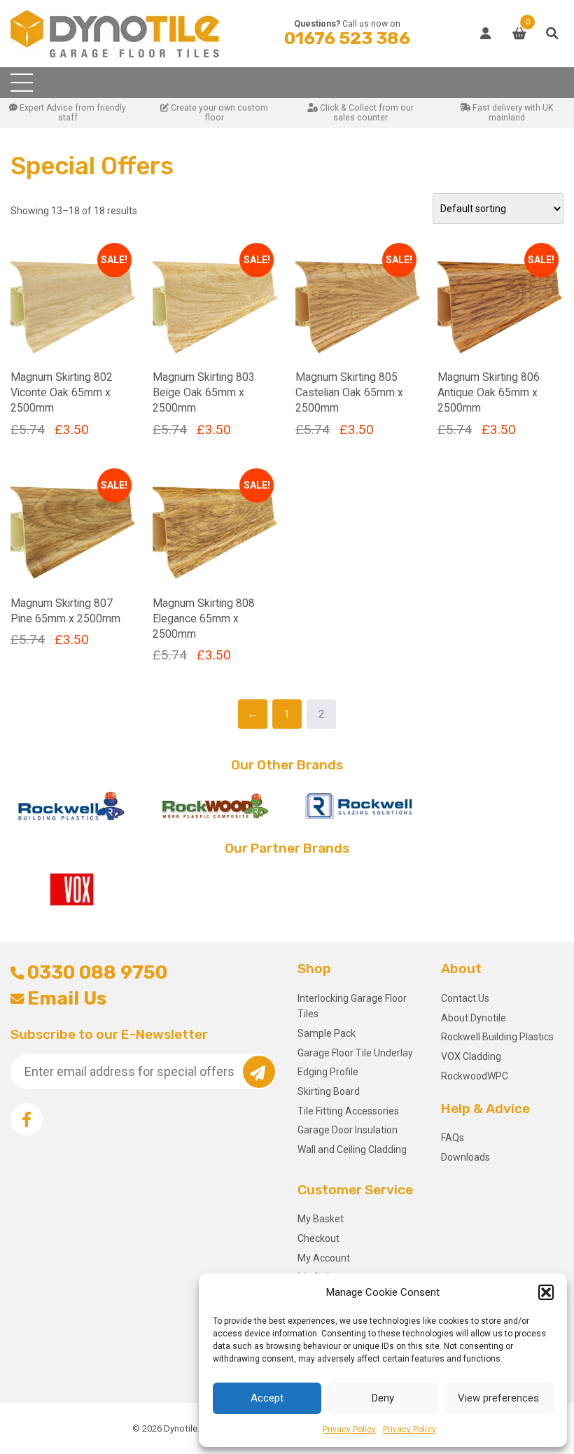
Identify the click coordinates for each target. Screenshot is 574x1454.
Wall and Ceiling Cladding (352, 1149)
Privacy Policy (349, 1429)
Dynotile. (182, 1428)
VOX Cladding (471, 1056)
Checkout (319, 1238)
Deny (383, 1398)
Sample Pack (327, 1033)
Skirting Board (329, 1091)
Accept (267, 1398)
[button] (546, 1292)
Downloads (465, 1157)
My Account (324, 1258)
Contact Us (465, 998)
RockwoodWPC (474, 1076)
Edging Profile (328, 1071)
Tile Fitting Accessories (348, 1111)
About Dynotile (473, 1017)
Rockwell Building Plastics (497, 1036)
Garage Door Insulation (348, 1129)
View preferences (498, 1398)
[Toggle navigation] (21, 82)
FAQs (452, 1137)
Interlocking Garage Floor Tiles (352, 1006)
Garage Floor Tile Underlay (355, 1052)
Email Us (66, 998)
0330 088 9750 (97, 972)
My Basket (321, 1218)
